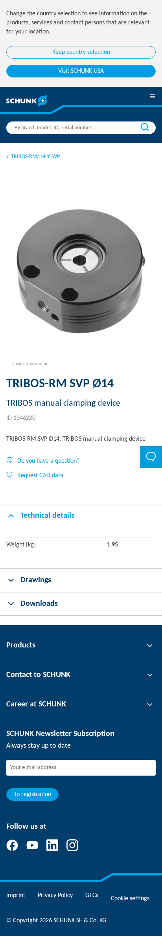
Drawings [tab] (35, 580)
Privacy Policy (55, 895)
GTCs (91, 895)
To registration (32, 794)
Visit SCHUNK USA (81, 71)
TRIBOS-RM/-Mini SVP (35, 157)
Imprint (15, 895)
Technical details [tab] (47, 516)
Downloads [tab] (39, 604)
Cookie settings (130, 899)
